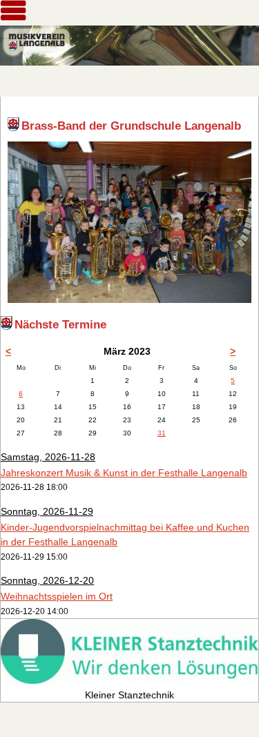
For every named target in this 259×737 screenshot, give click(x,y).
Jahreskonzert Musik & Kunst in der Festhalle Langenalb (124, 472)
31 (161, 433)
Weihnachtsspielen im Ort (57, 596)
